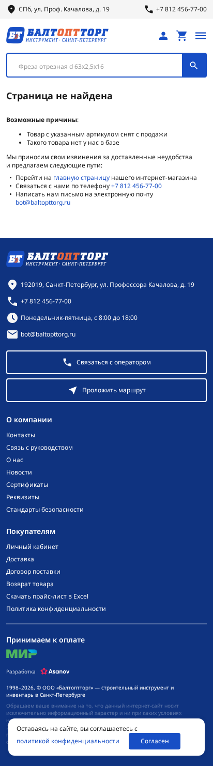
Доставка (20, 559)
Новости (19, 472)
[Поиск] (194, 65)
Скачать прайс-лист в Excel (47, 596)
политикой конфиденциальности (68, 741)
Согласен (155, 741)
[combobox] (106, 65)
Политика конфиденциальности (56, 609)
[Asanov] (55, 671)
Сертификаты (27, 485)
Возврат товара (30, 584)
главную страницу (81, 177)
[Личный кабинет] (163, 35)
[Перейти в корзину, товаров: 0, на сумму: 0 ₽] (182, 35)
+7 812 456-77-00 (136, 185)
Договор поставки (33, 572)
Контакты (20, 435)
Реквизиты (22, 497)
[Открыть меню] (200, 35)
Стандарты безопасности (45, 509)
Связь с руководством (39, 447)
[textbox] (99, 66)
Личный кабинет (32, 547)
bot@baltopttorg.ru (43, 202)
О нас (14, 460)
